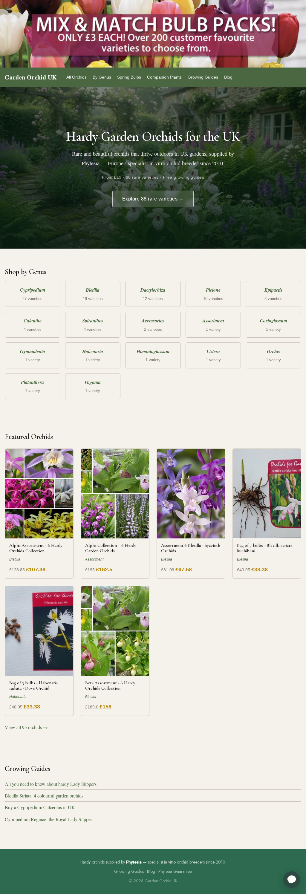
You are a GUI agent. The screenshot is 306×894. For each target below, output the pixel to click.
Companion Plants (164, 77)
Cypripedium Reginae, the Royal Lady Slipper (48, 819)
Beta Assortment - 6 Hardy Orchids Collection (110, 685)
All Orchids (76, 77)
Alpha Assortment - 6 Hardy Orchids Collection (35, 548)
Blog (228, 77)
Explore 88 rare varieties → (153, 198)
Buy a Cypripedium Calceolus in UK (40, 807)
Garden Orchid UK (31, 77)
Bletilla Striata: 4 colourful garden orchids (44, 795)
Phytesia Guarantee (175, 871)
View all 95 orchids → (26, 727)
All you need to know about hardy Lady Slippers (51, 784)
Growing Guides (203, 77)
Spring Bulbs (129, 77)
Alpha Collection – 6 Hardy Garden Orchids (110, 548)
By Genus (102, 77)
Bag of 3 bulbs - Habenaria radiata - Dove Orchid (33, 685)
